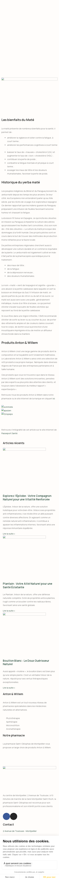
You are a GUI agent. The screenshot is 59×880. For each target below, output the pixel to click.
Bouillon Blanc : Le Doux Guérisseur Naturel (26, 662)
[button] (29, 417)
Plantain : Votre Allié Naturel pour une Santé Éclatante (27, 585)
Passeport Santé (9, 433)
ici (54, 398)
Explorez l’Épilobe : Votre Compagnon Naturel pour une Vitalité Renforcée (27, 497)
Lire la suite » (9, 533)
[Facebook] (6, 816)
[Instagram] (13, 816)
